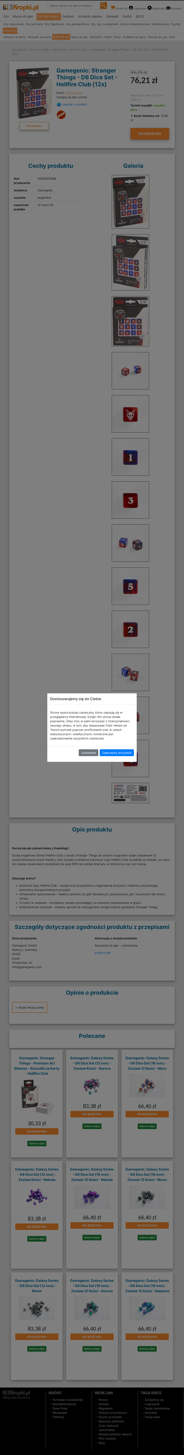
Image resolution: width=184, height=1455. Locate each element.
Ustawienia (88, 753)
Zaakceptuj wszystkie (117, 753)
